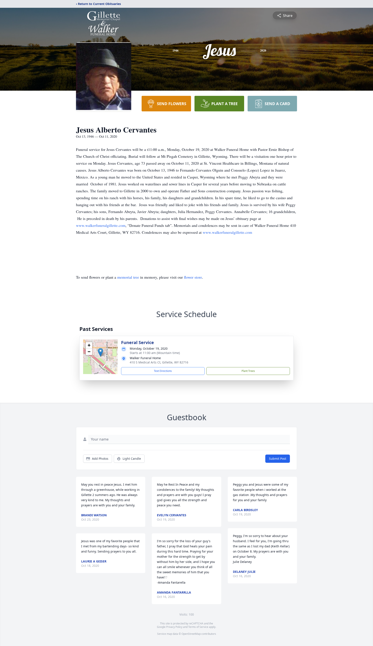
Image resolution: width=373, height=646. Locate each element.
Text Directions (163, 371)
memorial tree (128, 277)
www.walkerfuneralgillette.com (100, 225)
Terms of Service (198, 627)
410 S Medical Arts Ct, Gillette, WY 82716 (159, 362)
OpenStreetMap (191, 634)
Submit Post (277, 458)
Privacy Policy (174, 627)
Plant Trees (248, 371)
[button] (100, 352)
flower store (193, 277)
